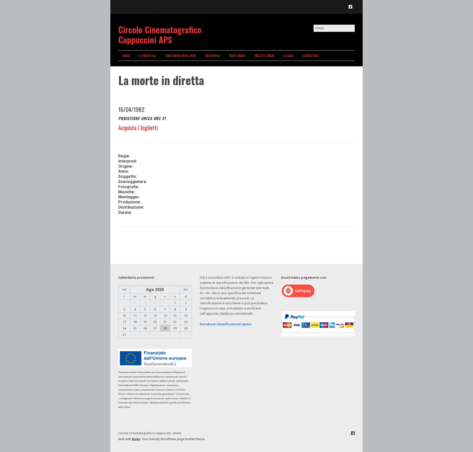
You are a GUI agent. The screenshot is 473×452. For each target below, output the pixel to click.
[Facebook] (352, 7)
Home (126, 55)
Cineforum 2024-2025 (180, 55)
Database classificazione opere (226, 324)
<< (124, 289)
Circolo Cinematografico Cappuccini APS (159, 34)
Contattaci (311, 55)
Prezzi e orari (264, 55)
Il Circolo (146, 55)
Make (136, 439)
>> (186, 289)
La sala (288, 55)
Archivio (211, 55)
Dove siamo (237, 55)
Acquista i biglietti (138, 127)
